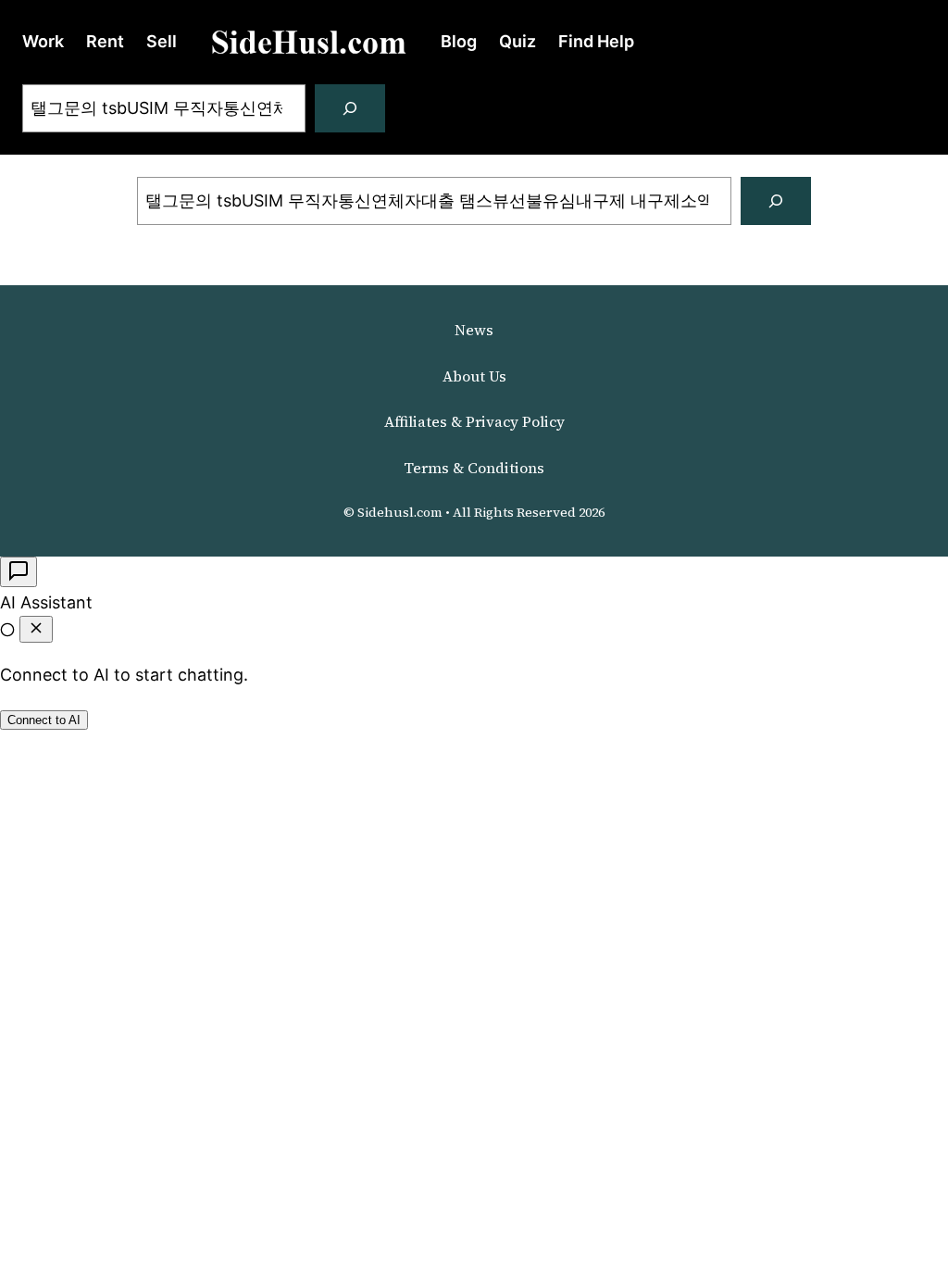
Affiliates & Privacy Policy (474, 421)
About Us (474, 376)
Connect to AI (44, 720)
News (474, 329)
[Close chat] (36, 629)
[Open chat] (18, 572)
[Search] (350, 108)
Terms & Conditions (474, 467)
